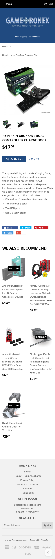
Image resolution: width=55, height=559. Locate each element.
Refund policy (27, 492)
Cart (50, 3)
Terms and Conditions (27, 484)
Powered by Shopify (39, 540)
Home (4, 46)
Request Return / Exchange (27, 475)
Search (27, 471)
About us (27, 488)
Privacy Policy (27, 480)
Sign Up (47, 525)
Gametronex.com (19, 540)
